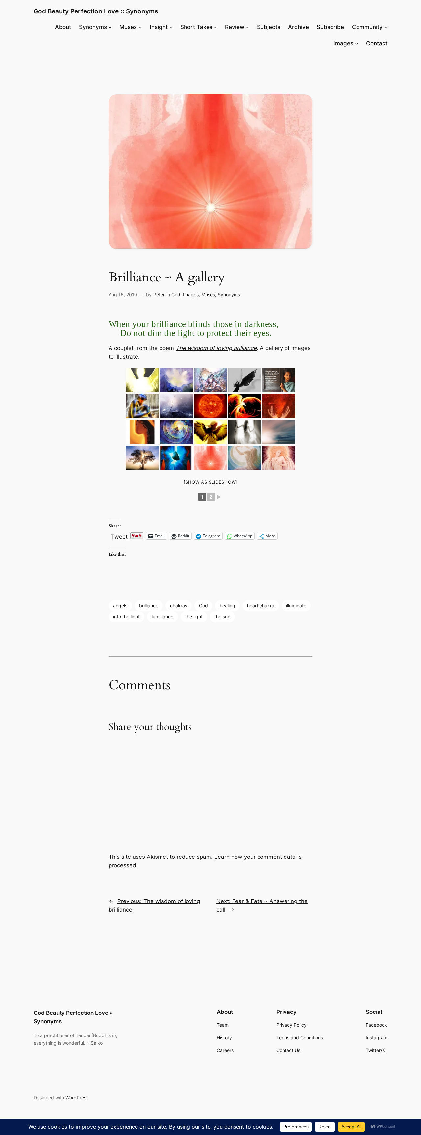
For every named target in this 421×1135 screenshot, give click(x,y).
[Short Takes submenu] (215, 27)
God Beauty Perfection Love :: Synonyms (96, 11)
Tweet (119, 535)
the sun (222, 616)
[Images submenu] (356, 43)
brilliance (148, 605)
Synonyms (229, 294)
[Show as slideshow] (210, 482)
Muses (208, 294)
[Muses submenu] (139, 27)
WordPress (76, 1097)
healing (227, 605)
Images (191, 294)
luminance (162, 616)
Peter (159, 294)
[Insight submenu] (170, 27)
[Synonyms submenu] (109, 27)
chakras (178, 605)
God (175, 294)
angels (120, 605)
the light (194, 616)
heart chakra (260, 605)
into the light (126, 616)
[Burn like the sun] (210, 406)
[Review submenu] (247, 27)
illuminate (296, 605)
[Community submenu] (385, 27)
